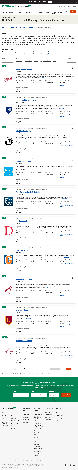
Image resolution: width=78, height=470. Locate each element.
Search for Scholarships (48, 418)
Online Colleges (38, 448)
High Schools (26, 419)
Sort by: (4, 58)
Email (32, 391)
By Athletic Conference (37, 445)
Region (36, 61)
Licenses (13, 428)
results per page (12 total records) (17, 369)
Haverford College (23, 131)
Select (52, 395)
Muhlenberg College (24, 279)
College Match (38, 414)
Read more (43, 77)
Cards (69, 61)
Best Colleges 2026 (37, 429)
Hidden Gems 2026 (37, 433)
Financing (59, 418)
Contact (13, 413)
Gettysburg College (23, 250)
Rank (5, 61)
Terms (13, 426)
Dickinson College (23, 221)
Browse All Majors (39, 451)
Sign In (72, 11)
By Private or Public (37, 440)
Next (68, 369)
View (50, 1)
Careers (4, 415)
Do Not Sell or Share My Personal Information (5, 423)
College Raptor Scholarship (49, 413)
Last (73, 369)
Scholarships (19, 12)
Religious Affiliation (46, 61)
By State (36, 437)
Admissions (59, 415)
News (3, 418)
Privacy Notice (15, 423)
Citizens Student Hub (57, 12)
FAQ (12, 415)
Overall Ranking (23, 27)
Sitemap (13, 418)
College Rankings (12, 27)
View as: (69, 58)
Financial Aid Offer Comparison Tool (39, 418)
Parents (25, 422)
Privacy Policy (15, 420)
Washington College (24, 341)
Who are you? (53, 391)
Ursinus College (22, 310)
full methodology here (44, 54)
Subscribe (66, 395)
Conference (32, 27)
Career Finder (37, 423)
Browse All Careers (36, 454)
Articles (40, 12)
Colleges (25, 417)
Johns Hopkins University (26, 100)
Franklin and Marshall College (28, 192)
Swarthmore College (24, 69)
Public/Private (28, 61)
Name (14, 391)
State (54, 61)
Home (3, 27)
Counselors (26, 414)
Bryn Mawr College (23, 161)
